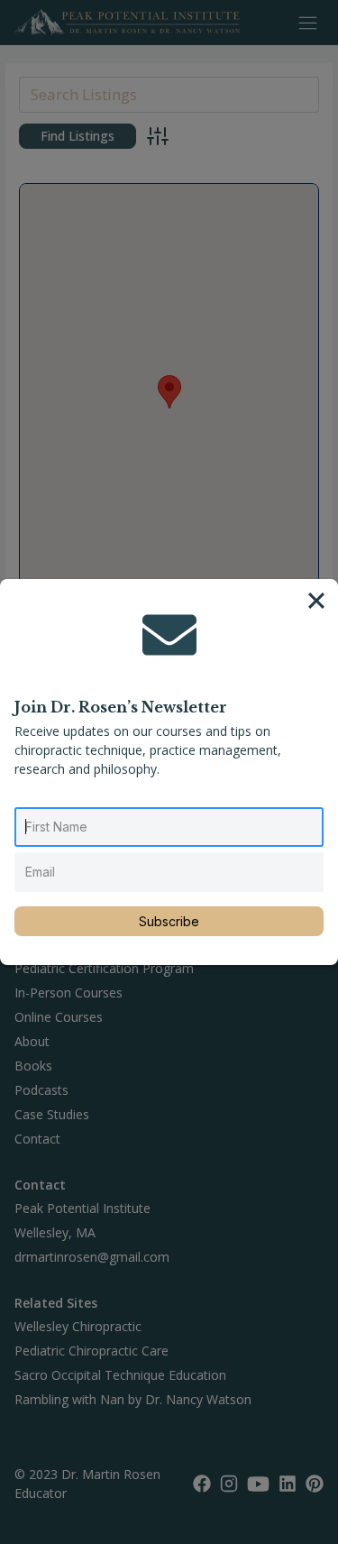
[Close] (316, 601)
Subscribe (169, 921)
